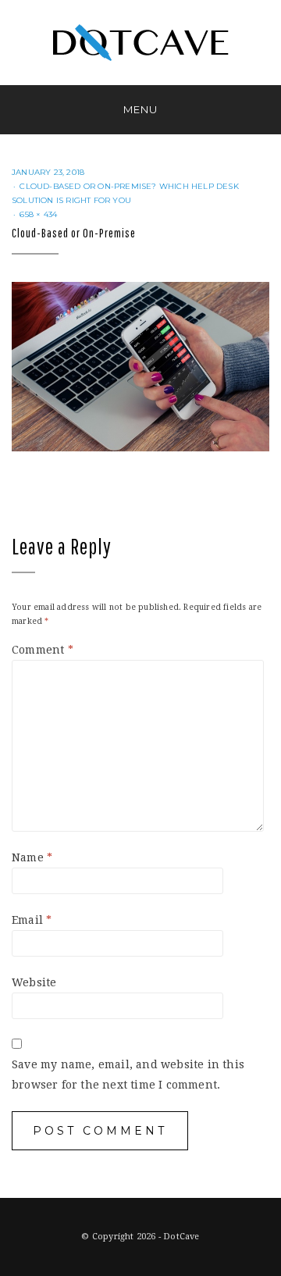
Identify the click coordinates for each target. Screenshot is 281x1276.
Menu (140, 109)
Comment (42, 649)
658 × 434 (38, 214)
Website (34, 982)
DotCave (181, 1236)
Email (32, 920)
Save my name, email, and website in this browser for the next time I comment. (128, 1074)
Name (32, 857)
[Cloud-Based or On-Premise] (140, 365)
